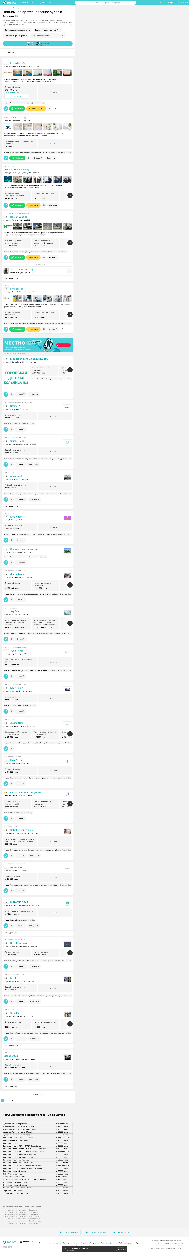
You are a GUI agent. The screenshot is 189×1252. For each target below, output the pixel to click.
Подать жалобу (81, 1246)
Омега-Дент (17, 441)
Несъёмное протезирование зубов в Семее (22, 1223)
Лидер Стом (17, 723)
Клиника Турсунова (15, 169)
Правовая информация (109, 1243)
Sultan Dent (16, 117)
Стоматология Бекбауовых (25, 792)
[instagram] (4, 1247)
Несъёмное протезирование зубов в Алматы (23, 1210)
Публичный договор (126, 1243)
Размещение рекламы (71, 1243)
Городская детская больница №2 (29, 359)
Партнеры (139, 1243)
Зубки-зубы (17, 650)
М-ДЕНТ (15, 978)
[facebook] (7, 1247)
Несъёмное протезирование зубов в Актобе (22, 1214)
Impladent (15, 63)
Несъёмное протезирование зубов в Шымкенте (24, 1212)
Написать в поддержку (97, 1246)
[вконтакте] (10, 1247)
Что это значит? (69, 1250)
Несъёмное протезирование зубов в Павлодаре (24, 1221)
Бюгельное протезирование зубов (17, 30)
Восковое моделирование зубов (47, 30)
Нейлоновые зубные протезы (16, 36)
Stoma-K (15, 406)
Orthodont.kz (11, 1056)
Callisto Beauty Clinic (21, 830)
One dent (15, 1013)
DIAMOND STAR (19, 902)
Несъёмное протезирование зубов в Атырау (23, 1216)
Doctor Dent (17, 217)
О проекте (43, 1243)
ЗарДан (14, 611)
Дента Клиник (18, 574)
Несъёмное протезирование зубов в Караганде (24, 1219)
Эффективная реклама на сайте (16, 353)
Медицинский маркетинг (90, 1243)
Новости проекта (55, 1243)
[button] (9, 52)
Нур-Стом (16, 760)
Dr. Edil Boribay (18, 943)
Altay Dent (16, 476)
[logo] (9, 2)
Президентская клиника (24, 549)
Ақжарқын (16, 867)
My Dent (15, 288)
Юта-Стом (16, 516)
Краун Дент (16, 688)
